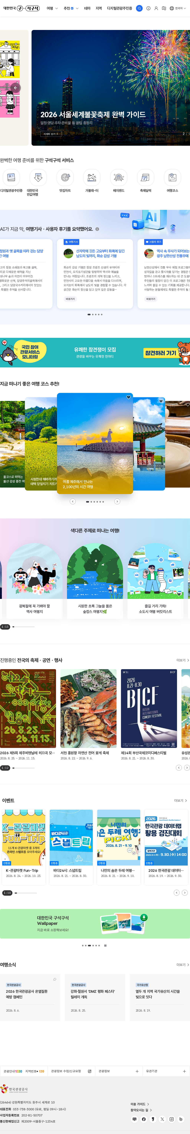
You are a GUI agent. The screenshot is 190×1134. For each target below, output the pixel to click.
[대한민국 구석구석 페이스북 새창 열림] (144, 1119)
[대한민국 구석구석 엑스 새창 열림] (162, 1119)
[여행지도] (164, 8)
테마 (87, 8)
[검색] (139, 8)
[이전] (15, 88)
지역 (99, 8)
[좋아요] (128, 397)
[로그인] (156, 8)
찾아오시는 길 (139, 1110)
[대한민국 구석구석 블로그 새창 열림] (134, 1119)
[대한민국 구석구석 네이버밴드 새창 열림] (181, 1119)
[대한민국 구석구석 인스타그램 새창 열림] (172, 1119)
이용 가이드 (138, 1104)
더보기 (181, 660)
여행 (50, 8)
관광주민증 (119, 8)
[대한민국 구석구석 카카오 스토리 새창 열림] (153, 1119)
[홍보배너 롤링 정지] (105, 945)
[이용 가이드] (148, 8)
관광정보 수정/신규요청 (66, 1071)
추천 (67, 8)
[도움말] (97, 229)
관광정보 (104, 1071)
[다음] (117, 501)
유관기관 (151, 1071)
